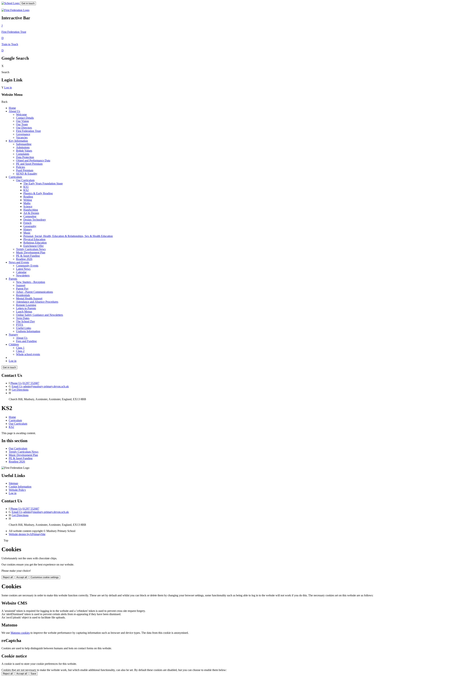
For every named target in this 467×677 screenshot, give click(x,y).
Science (27, 206)
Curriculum (15, 176)
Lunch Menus (24, 311)
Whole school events (28, 354)
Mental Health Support (29, 298)
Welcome (21, 114)
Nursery (13, 334)
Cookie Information (20, 486)
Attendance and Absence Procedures (37, 301)
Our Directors (24, 127)
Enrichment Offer (33, 245)
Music (26, 232)
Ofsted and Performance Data (33, 160)
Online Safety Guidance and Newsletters (39, 314)
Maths (26, 203)
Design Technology (34, 219)
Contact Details (25, 117)
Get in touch (28, 3)
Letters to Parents (26, 308)
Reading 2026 (24, 259)
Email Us (17, 386)
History (27, 229)
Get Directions (20, 389)
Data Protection (25, 157)
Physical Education (34, 239)
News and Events (19, 262)
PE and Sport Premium (29, 163)
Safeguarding (23, 144)
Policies (20, 167)
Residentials (23, 295)
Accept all (21, 577)
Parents (13, 278)
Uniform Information (28, 331)
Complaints (22, 153)
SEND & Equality (26, 173)
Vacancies (22, 137)
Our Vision (22, 121)
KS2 (26, 190)
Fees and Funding (26, 341)
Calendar (21, 272)
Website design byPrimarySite (27, 534)
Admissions (23, 147)
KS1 (26, 186)
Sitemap (13, 483)
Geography (29, 226)
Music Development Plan (30, 252)
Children (14, 344)
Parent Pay (22, 288)
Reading (28, 196)
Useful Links (23, 328)
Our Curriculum (25, 180)
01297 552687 (30, 383)
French (27, 222)
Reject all (8, 577)
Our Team (22, 124)
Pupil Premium (24, 170)
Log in (8, 87)
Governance (23, 134)
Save (33, 673)
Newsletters (23, 275)
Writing (27, 199)
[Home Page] (10, 3)
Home (12, 107)
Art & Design (31, 213)
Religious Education (35, 242)
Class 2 (20, 351)
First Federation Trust (28, 130)
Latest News (23, 268)
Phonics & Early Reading (38, 193)
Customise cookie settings (45, 577)
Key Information (18, 140)
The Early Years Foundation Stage (43, 183)
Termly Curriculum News (31, 249)
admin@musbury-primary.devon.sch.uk (46, 386)
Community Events (27, 265)
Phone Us (16, 383)
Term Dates (22, 318)
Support (20, 285)
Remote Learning (26, 305)
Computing (29, 216)
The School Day (25, 321)
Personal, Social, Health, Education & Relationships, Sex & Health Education (68, 236)
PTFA (19, 324)
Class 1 (20, 347)
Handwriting (30, 209)
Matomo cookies (20, 632)
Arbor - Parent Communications (34, 291)
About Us (14, 111)
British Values (24, 150)
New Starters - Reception (30, 282)
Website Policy (17, 489)
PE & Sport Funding (28, 255)
